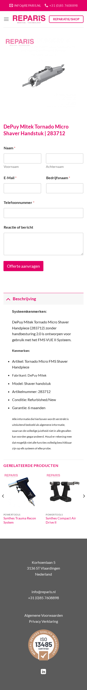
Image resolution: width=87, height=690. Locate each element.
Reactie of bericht (18, 227)
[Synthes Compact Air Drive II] (65, 492)
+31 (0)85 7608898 (43, 597)
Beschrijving (24, 298)
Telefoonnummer (19, 202)
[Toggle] (8, 299)
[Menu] (6, 19)
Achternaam (55, 167)
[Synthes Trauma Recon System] (22, 492)
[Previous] (3, 505)
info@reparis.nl (44, 591)
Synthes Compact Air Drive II (61, 520)
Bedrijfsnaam (58, 177)
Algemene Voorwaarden (43, 615)
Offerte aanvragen (23, 266)
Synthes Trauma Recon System (19, 520)
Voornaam (11, 167)
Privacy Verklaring (43, 621)
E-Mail (10, 177)
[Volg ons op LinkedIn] (43, 672)
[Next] (83, 505)
